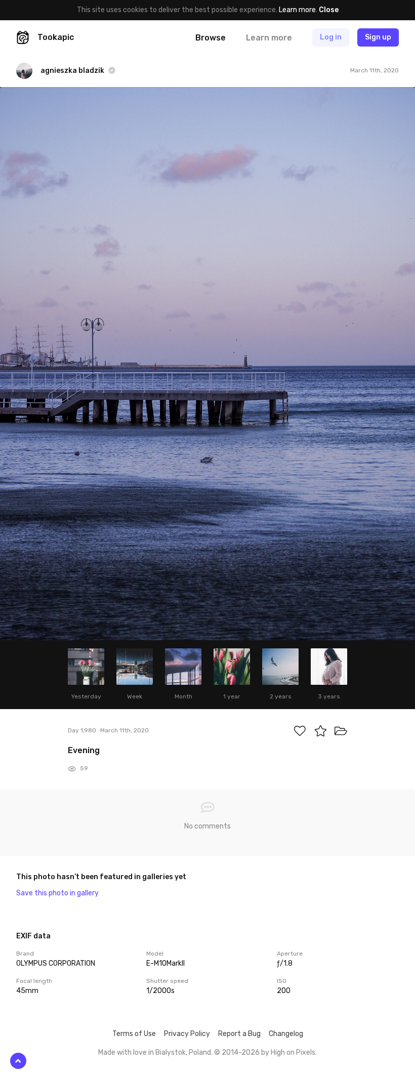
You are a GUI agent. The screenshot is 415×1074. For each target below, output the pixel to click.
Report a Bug (239, 1033)
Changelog (286, 1033)
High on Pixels (293, 1052)
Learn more (297, 10)
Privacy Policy (187, 1033)
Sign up (378, 37)
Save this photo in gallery (57, 893)
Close (329, 10)
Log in (331, 37)
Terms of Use (134, 1033)
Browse (210, 38)
